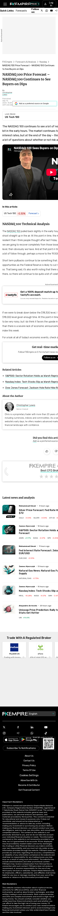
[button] (5, 4)
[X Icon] (8, 727)
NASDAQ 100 (13, 231)
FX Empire (7, 62)
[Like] (47, 451)
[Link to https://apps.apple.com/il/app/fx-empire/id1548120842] (12, 740)
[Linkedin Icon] (36, 727)
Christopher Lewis (25, 405)
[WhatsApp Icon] (36, 733)
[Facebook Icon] (22, 727)
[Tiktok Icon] (50, 733)
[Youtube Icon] (50, 727)
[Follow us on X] (42, 10)
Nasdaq (43, 62)
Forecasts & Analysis (26, 62)
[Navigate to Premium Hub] (10, 516)
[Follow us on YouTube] (51, 10)
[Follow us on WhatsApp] (46, 10)
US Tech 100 (12, 117)
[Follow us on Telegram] (56, 10)
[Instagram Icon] (8, 733)
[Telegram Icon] (22, 733)
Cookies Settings (29, 775)
